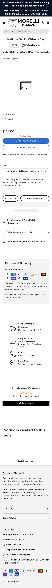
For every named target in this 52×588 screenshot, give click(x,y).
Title (4, 165)
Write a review (26, 403)
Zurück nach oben (26, 461)
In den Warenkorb (34, 198)
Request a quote (27, 147)
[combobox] (26, 31)
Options (15, 59)
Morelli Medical (9, 114)
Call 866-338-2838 (27, 141)
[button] (26, 204)
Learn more (42, 154)
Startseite (6, 59)
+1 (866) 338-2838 (26, 355)
